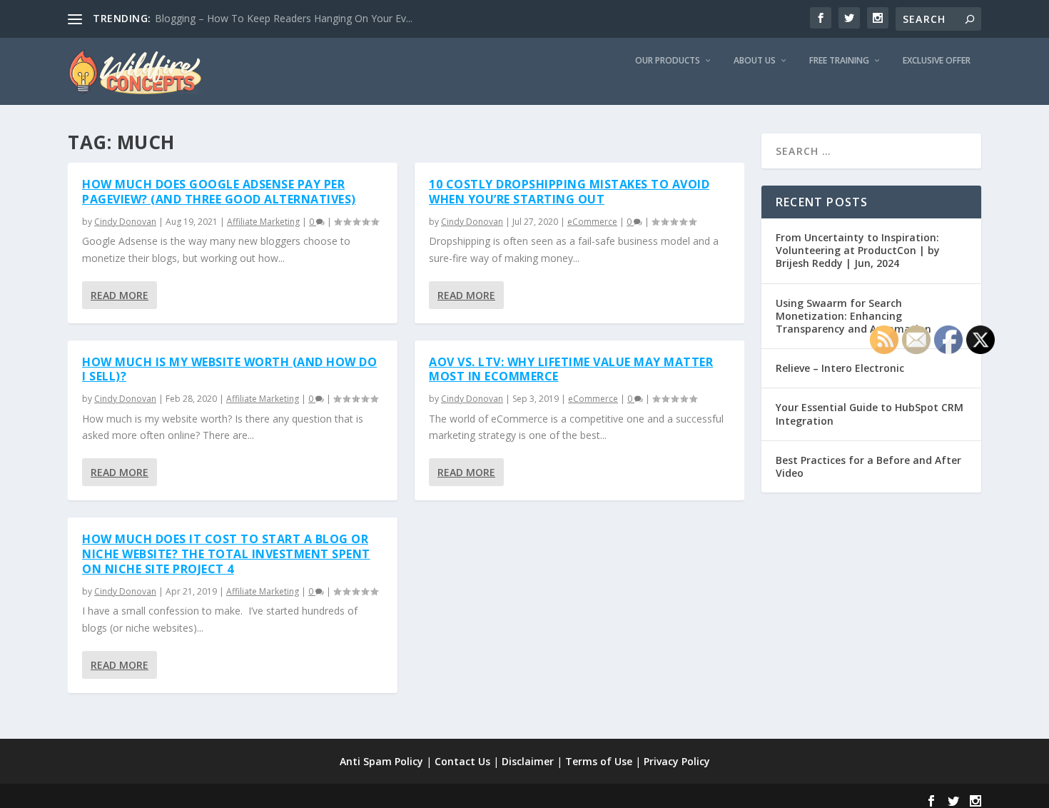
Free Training (839, 60)
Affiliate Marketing (263, 222)
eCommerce (592, 222)
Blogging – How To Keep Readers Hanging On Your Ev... (283, 18)
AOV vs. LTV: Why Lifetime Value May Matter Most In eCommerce (571, 369)
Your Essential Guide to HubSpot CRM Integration (869, 413)
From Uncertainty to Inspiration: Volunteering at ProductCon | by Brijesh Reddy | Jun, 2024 (858, 250)
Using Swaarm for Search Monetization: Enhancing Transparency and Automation (853, 315)
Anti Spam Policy (381, 761)
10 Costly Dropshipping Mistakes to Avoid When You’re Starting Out (569, 191)
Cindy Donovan (125, 222)
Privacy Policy (677, 761)
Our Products (667, 60)
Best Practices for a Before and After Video (868, 466)
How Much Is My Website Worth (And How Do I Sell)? (229, 369)
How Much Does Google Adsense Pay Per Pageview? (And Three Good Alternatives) (219, 191)
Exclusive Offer (937, 60)
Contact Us (462, 761)
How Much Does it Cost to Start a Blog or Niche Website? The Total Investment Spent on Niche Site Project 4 (226, 554)
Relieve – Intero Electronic (840, 368)
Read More (119, 295)
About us (755, 60)
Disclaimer (528, 761)
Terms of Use (598, 761)
